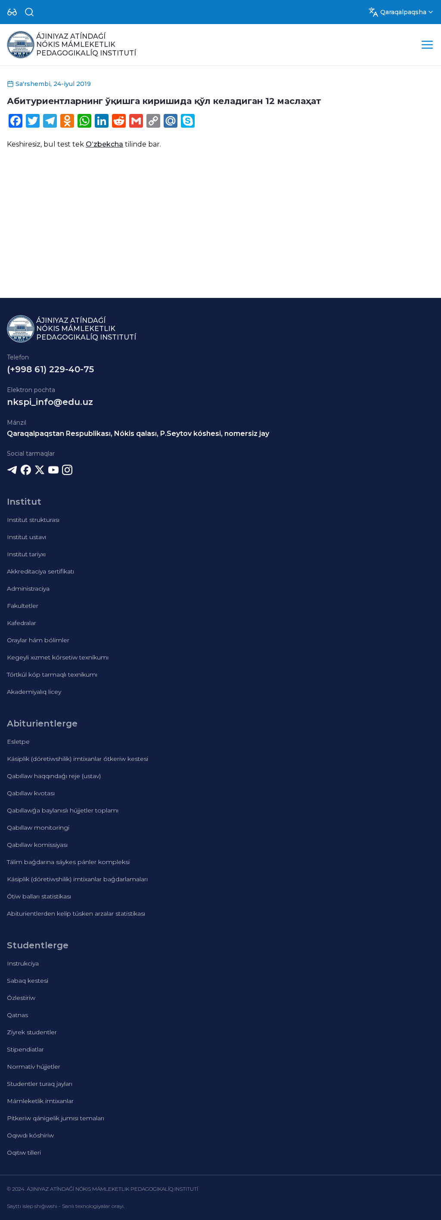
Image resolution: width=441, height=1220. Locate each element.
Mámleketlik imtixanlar (40, 1101)
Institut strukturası (33, 520)
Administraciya (28, 588)
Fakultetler (22, 606)
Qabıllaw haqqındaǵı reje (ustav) (54, 776)
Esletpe (18, 741)
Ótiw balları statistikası (39, 896)
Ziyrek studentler (32, 1032)
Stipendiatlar (25, 1049)
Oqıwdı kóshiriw (30, 1135)
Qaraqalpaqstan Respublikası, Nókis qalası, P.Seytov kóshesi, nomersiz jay (138, 433)
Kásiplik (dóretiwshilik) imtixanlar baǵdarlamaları (77, 879)
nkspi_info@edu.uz (50, 402)
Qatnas (17, 1015)
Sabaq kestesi (27, 980)
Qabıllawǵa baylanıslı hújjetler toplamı (62, 810)
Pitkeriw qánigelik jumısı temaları (55, 1118)
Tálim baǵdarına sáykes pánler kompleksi (68, 862)
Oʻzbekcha (104, 144)
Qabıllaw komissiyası (37, 845)
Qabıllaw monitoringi (38, 827)
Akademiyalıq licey (34, 692)
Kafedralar (21, 623)
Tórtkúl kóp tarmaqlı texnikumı (52, 674)
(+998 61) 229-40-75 (50, 369)
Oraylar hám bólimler (38, 640)
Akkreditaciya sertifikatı (40, 571)
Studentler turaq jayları (39, 1084)
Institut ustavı (26, 537)
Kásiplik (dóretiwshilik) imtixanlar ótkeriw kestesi (77, 759)
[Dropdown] (12, 12)
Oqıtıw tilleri (24, 1152)
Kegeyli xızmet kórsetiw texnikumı (58, 657)
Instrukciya (23, 963)
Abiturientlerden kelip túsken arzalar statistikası (76, 913)
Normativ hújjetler (33, 1066)
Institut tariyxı (26, 554)
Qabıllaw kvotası (31, 793)
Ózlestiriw (21, 998)
